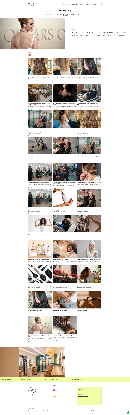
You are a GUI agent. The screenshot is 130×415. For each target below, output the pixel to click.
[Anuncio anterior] (30, 1)
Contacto (94, 4)
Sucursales (81, 4)
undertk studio (99, 410)
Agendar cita (87, 4)
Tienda (73, 4)
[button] (98, 4)
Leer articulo (70, 37)
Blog (77, 4)
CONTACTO (54, 396)
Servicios (68, 4)
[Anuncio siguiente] (99, 1)
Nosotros (63, 4)
